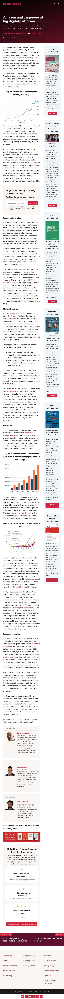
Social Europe (12, 3)
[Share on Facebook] (34, 996)
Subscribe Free (33, 203)
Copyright (47, 976)
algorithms (19, 587)
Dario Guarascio (9, 33)
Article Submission (10, 966)
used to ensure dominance (20, 513)
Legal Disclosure (50, 961)
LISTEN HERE (52, 395)
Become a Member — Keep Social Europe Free (22, 924)
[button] (54, 4)
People (5, 961)
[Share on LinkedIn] (30, 996)
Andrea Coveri (21, 33)
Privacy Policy (19, 206)
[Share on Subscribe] (41, 996)
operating (11, 566)
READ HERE (52, 301)
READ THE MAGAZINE (52, 505)
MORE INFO (52, 205)
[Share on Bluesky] (22, 996)
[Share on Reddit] (37, 996)
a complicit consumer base (25, 608)
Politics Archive (29, 956)
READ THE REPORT (52, 580)
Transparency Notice (51, 971)
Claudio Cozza (36, 33)
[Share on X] (26, 996)
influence (13, 595)
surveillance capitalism (15, 391)
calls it (35, 337)
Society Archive (29, 966)
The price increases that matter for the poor (48, 939)
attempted (14, 313)
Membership (7, 976)
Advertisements (9, 971)
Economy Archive (29, 961)
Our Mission (7, 956)
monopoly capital (9, 319)
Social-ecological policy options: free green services (14, 939)
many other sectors (20, 296)
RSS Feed (47, 956)
